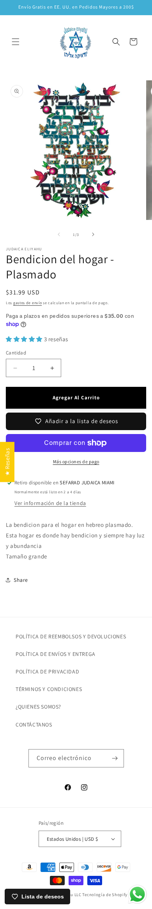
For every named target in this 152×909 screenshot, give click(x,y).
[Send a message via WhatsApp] (137, 894)
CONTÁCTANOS (34, 724)
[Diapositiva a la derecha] (93, 234)
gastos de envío (27, 302)
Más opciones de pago (76, 461)
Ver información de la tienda (50, 503)
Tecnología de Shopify (104, 894)
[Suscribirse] (115, 758)
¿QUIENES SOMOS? (38, 706)
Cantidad (16, 352)
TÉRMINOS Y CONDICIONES (49, 689)
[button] (15, 41)
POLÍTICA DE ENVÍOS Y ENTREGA (55, 653)
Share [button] (21, 579)
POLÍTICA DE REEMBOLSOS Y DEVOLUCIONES (71, 636)
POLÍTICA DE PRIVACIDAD (47, 671)
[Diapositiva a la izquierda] (58, 234)
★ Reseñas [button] (7, 461)
